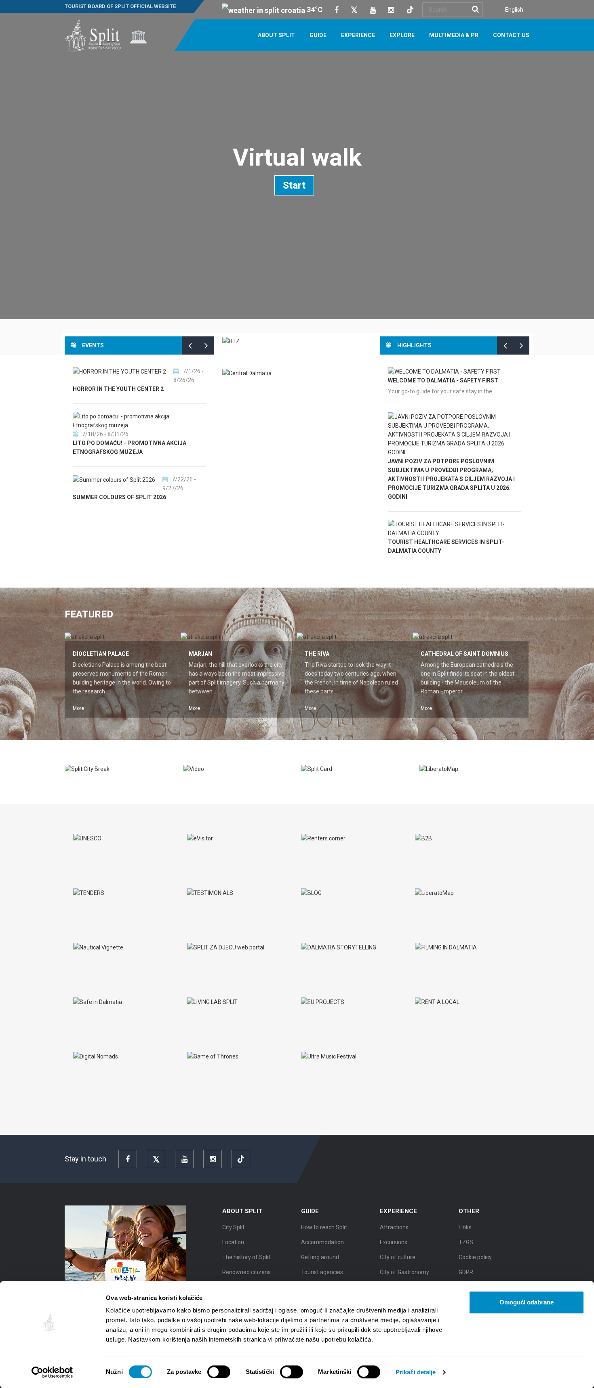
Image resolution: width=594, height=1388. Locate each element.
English (514, 9)
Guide (318, 35)
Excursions (393, 1242)
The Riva (317, 654)
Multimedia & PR (453, 35)
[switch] (218, 1371)
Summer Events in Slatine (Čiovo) (123, 497)
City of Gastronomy (404, 1272)
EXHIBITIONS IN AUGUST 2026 (113, 452)
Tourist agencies (322, 1272)
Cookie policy (475, 1257)
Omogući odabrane (526, 1302)
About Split (276, 35)
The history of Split (246, 1257)
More (78, 708)
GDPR (466, 1272)
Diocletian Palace (101, 654)
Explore (402, 35)
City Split (233, 1227)
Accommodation (322, 1242)
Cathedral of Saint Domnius (464, 654)
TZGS (466, 1242)
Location (233, 1242)
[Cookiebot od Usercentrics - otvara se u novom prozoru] (52, 1372)
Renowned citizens (246, 1272)
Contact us (511, 35)
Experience (358, 35)
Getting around (320, 1257)
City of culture (397, 1257)
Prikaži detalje (416, 1372)
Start (294, 185)
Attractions (394, 1227)
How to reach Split (324, 1227)
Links (465, 1227)
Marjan (200, 654)
